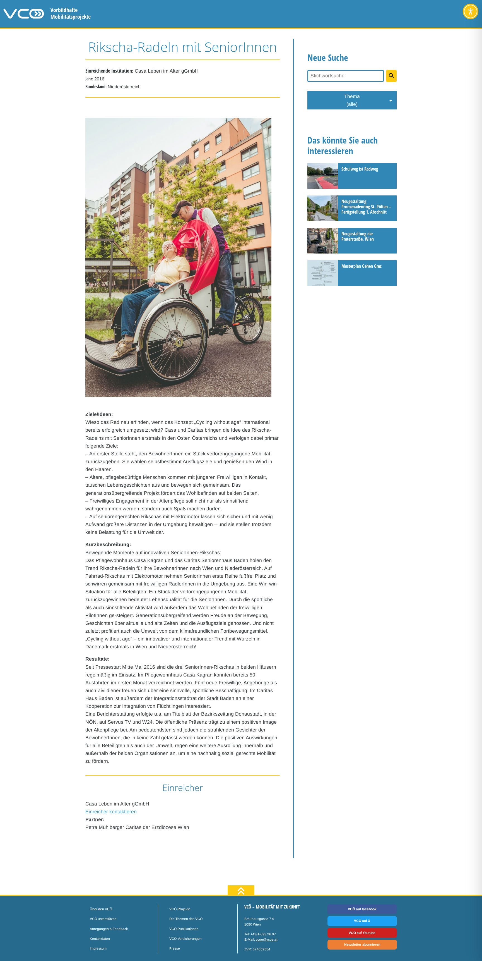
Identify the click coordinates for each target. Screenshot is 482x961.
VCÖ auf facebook (362, 909)
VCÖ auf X (362, 921)
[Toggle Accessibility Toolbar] (470, 11)
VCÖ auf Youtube (362, 933)
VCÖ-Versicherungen (185, 939)
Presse (174, 948)
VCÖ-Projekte (179, 909)
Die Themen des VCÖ (186, 919)
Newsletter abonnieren (362, 944)
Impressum (98, 948)
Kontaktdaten (100, 939)
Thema (352, 100)
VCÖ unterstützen (103, 919)
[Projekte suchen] (391, 76)
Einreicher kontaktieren (111, 811)
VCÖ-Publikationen (184, 929)
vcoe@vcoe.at (266, 939)
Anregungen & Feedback (109, 929)
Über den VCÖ (101, 909)
